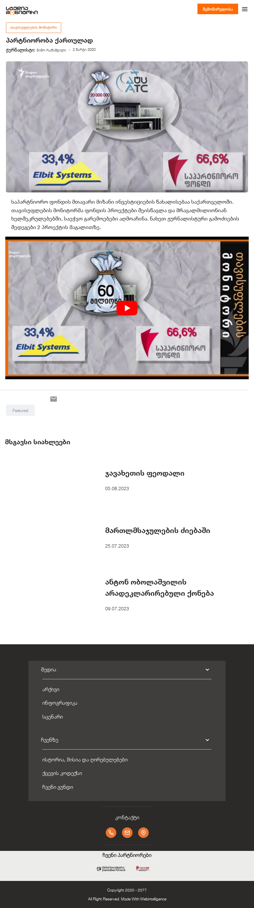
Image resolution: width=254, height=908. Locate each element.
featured (20, 410)
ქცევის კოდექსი (62, 773)
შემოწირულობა (218, 9)
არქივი (50, 689)
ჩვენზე (49, 740)
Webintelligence (153, 898)
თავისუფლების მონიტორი (33, 27)
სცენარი (52, 717)
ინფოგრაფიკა (59, 703)
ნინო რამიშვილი (51, 50)
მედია (48, 669)
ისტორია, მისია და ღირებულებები (85, 760)
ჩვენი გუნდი (57, 787)
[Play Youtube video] (127, 308)
